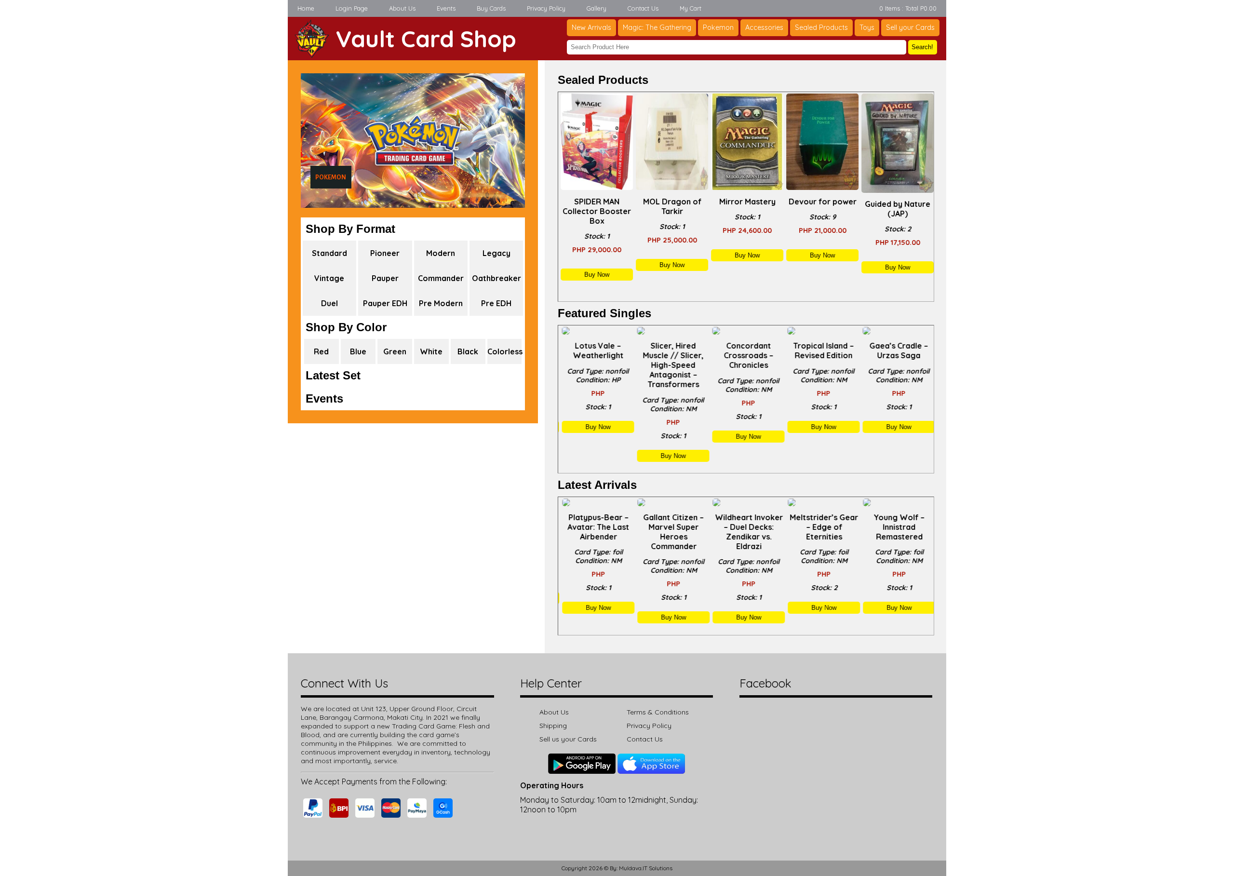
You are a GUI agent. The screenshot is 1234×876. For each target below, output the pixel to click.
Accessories (764, 27)
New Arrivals (591, 27)
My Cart (690, 8)
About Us (402, 8)
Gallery (596, 8)
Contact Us (643, 8)
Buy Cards (491, 8)
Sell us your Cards (568, 739)
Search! (922, 47)
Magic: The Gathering (657, 27)
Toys (866, 27)
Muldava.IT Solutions (645, 868)
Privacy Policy (546, 8)
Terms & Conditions (658, 712)
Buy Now (595, 274)
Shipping (553, 725)
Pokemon (718, 27)
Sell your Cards (910, 27)
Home (305, 8)
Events (446, 8)
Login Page (351, 8)
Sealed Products (821, 27)
